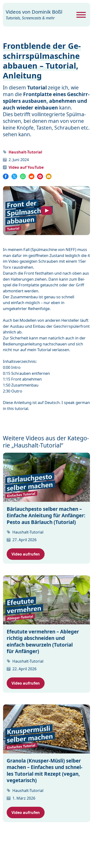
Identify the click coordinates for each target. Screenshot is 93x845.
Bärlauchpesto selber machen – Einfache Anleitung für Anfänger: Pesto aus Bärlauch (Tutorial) (46, 515)
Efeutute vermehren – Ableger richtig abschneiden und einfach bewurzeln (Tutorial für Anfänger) (43, 641)
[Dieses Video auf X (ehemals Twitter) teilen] (14, 176)
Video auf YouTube (26, 167)
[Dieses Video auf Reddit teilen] (31, 176)
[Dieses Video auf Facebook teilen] (6, 176)
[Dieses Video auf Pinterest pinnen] (40, 176)
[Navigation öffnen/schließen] (81, 15)
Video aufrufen (25, 554)
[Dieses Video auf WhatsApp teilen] (23, 176)
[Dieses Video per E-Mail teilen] (48, 176)
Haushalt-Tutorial (25, 152)
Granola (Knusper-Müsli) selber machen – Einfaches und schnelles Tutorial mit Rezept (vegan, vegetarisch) (45, 770)
